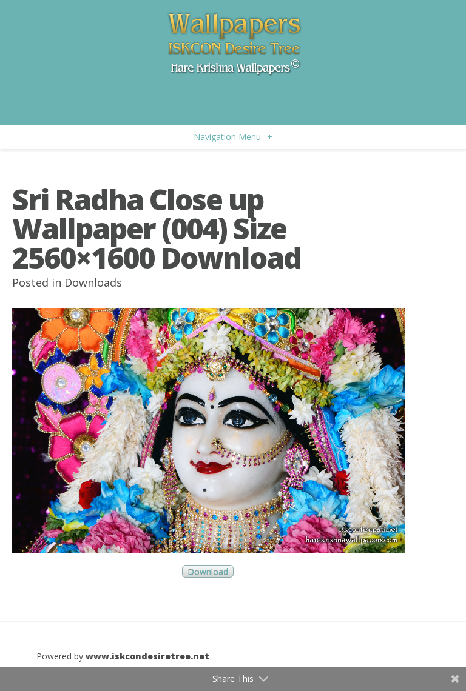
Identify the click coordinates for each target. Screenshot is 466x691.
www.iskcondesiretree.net (147, 656)
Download (207, 571)
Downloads (93, 282)
